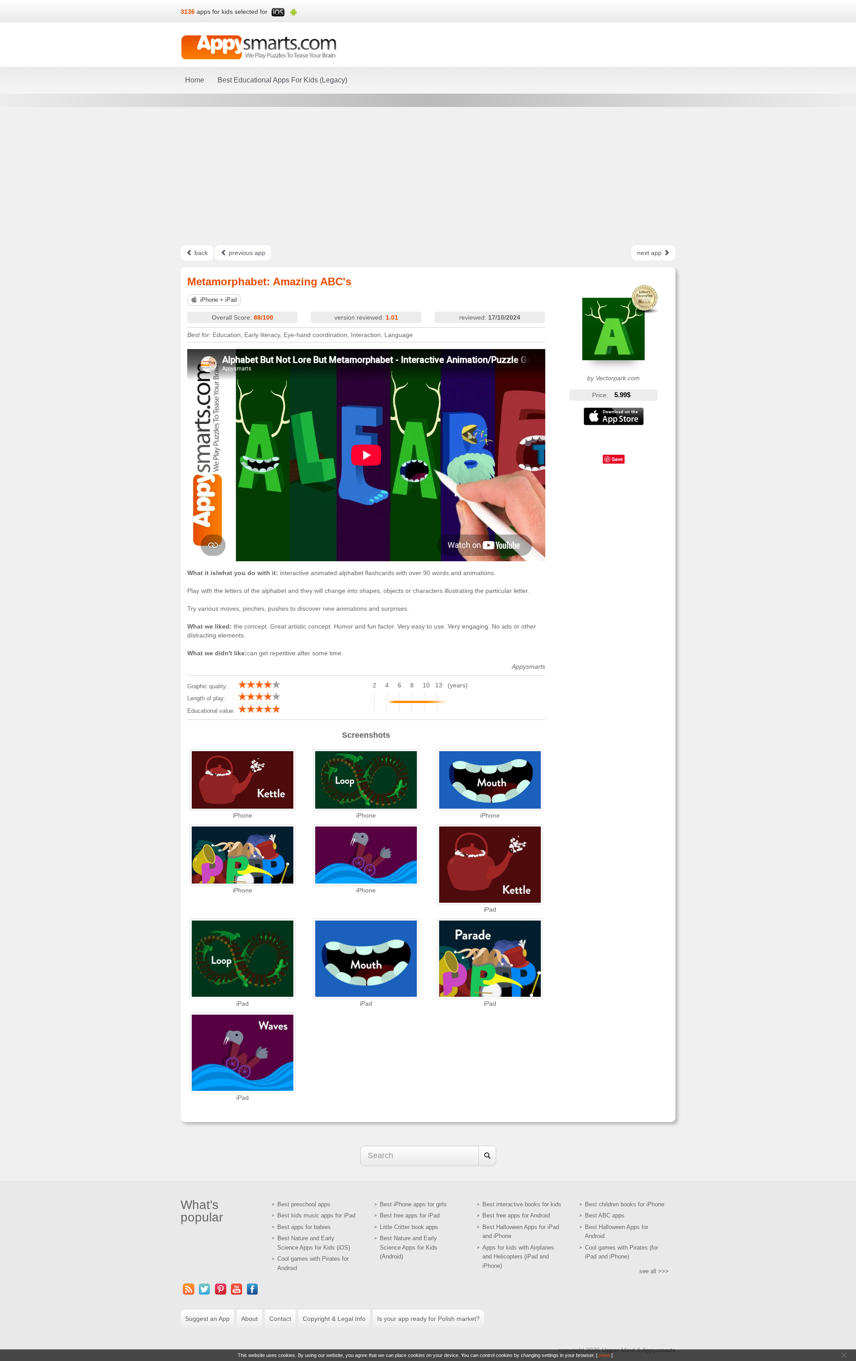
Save (617, 459)
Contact (280, 1318)
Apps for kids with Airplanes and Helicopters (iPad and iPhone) (518, 1256)
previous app (246, 252)
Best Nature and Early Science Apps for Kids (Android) (408, 1247)
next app (650, 252)
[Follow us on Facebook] (253, 1289)
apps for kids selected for (232, 11)
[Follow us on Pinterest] (220, 1289)
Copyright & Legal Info (334, 1318)
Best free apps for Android (516, 1215)
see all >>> (654, 1271)
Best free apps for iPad (410, 1215)
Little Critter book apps (409, 1227)
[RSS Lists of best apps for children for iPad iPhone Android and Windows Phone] (188, 1289)
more (604, 1355)
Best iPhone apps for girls (413, 1204)
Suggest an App (207, 1318)
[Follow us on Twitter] (204, 1289)
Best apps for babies (304, 1227)
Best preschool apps (303, 1204)
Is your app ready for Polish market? (428, 1318)
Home (194, 80)
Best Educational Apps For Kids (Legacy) (282, 80)
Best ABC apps (605, 1215)
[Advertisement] (428, 176)
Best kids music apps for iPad (316, 1215)
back (200, 252)
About (249, 1318)
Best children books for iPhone (624, 1204)
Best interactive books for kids (521, 1204)
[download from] (614, 416)
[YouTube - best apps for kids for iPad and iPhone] (237, 1289)
